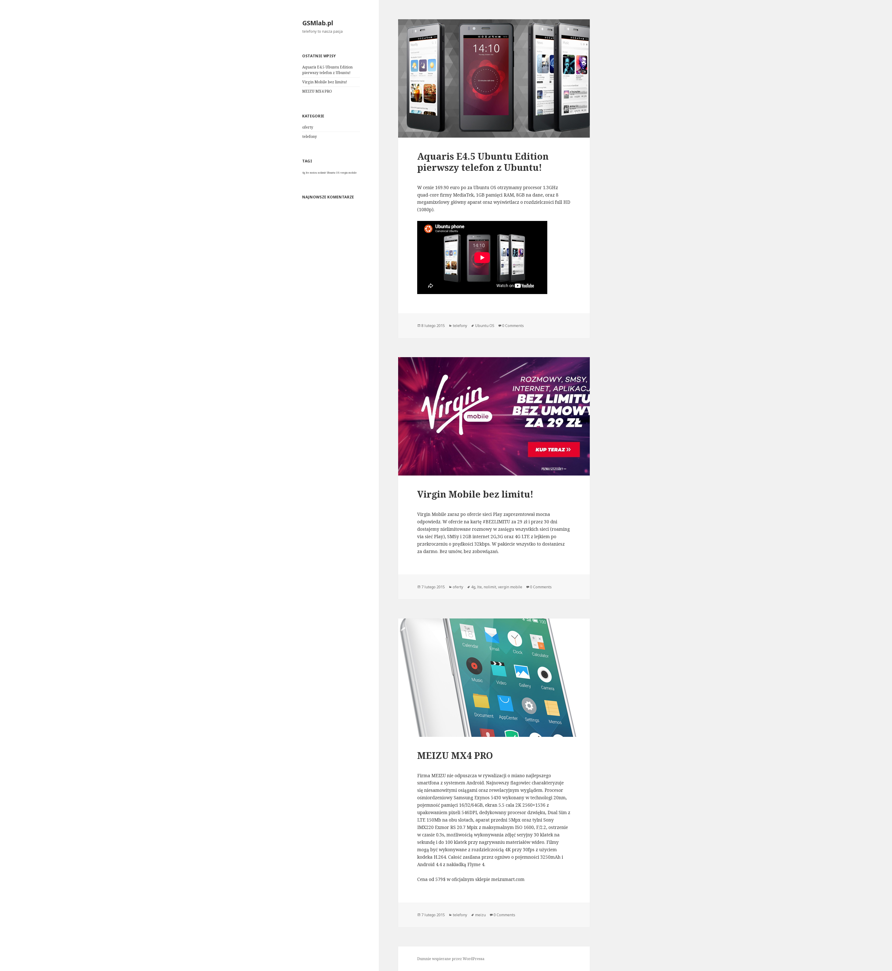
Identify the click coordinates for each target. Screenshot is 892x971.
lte (307, 172)
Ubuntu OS (333, 172)
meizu (313, 172)
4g (303, 172)
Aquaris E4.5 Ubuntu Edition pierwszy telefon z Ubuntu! (483, 161)
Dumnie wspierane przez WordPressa (450, 958)
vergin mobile (348, 172)
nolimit (322, 172)
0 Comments (513, 325)
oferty (307, 127)
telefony (309, 136)
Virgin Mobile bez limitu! (324, 81)
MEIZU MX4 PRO (317, 91)
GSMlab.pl (317, 23)
